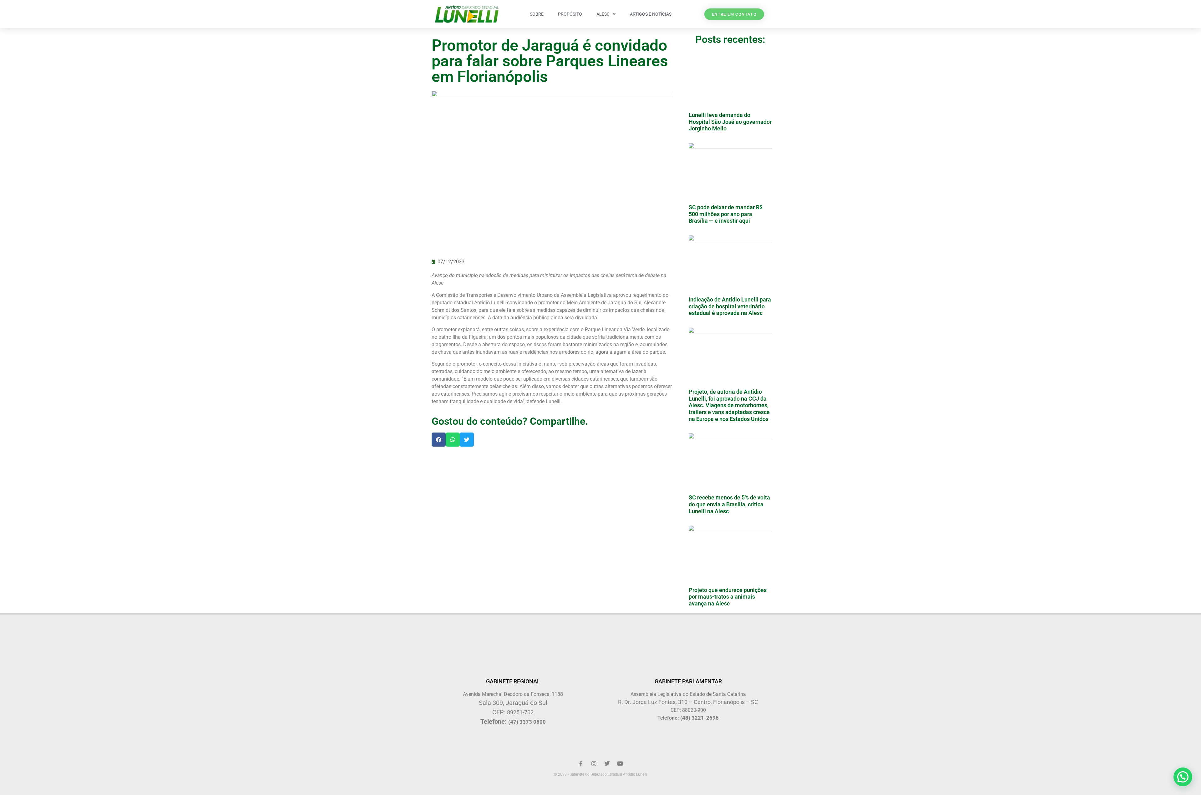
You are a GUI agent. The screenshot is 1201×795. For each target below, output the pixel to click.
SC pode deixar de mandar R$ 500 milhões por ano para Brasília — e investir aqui (726, 214)
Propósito (570, 14)
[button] (439, 440)
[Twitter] (607, 763)
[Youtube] (620, 763)
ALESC (603, 14)
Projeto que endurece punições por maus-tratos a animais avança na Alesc (728, 597)
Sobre (537, 14)
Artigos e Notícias (650, 14)
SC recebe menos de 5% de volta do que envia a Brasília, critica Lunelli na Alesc (729, 504)
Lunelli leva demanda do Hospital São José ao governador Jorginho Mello (730, 122)
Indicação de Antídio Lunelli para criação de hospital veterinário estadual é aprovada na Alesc (730, 306)
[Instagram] (594, 763)
